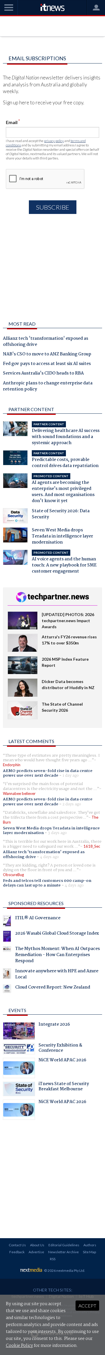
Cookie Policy (19, 1345)
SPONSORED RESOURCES (36, 903)
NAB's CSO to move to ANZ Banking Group (47, 354)
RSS (52, 1259)
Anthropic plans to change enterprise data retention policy (47, 386)
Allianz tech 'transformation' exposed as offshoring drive (45, 342)
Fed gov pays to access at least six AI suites (47, 364)
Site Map (89, 1252)
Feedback (16, 1252)
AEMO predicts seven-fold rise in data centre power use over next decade (47, 773)
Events (17, 1010)
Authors (89, 1245)
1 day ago (70, 775)
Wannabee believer (19, 793)
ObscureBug (13, 874)
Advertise (36, 1252)
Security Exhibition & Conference (60, 1048)
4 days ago (49, 857)
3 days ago (57, 833)
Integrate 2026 (54, 1025)
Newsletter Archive (63, 1252)
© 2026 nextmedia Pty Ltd (64, 1270)
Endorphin (11, 764)
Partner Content (31, 409)
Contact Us (17, 1245)
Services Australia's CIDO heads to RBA (43, 373)
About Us (37, 1245)
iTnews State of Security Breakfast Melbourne (63, 1087)
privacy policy (54, 141)
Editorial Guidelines (63, 1245)
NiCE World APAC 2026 (62, 1061)
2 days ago (71, 804)
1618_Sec (91, 846)
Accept (87, 1305)
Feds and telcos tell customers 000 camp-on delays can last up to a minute (47, 883)
